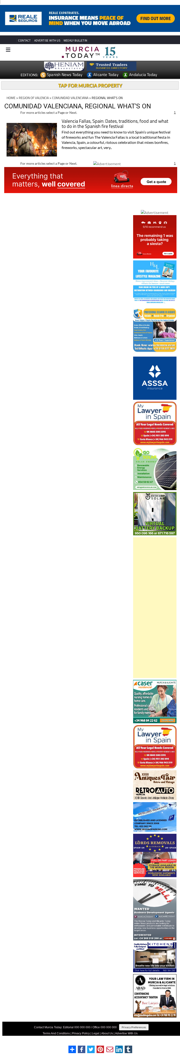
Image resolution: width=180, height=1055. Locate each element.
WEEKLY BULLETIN (75, 40)
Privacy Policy (81, 1033)
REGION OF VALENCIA (34, 97)
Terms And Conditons (56, 1033)
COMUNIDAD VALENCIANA (70, 97)
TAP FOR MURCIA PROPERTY (90, 85)
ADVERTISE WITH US (47, 40)
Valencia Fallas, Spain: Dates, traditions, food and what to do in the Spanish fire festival (115, 123)
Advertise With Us (126, 1033)
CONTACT (24, 40)
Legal (95, 1033)
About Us (107, 1033)
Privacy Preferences (134, 1027)
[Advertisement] (154, 607)
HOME (11, 97)
